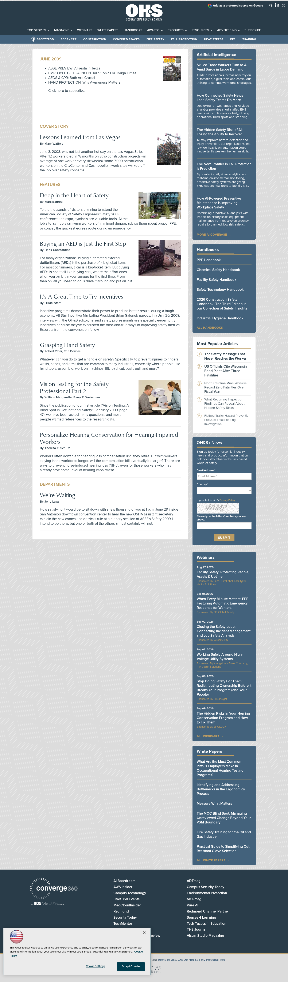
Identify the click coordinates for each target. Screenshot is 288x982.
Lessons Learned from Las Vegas (80, 137)
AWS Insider (122, 887)
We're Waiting (57, 495)
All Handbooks (210, 328)
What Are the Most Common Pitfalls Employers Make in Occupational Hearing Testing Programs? (220, 768)
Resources (200, 30)
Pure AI (192, 905)
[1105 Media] (47, 903)
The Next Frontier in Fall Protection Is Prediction (224, 166)
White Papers (107, 30)
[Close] (144, 932)
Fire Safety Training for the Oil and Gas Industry (224, 834)
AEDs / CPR (69, 39)
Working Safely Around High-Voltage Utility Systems (220, 656)
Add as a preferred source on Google (238, 5)
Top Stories (36, 30)
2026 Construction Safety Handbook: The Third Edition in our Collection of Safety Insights (222, 304)
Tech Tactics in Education (206, 923)
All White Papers (211, 860)
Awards (153, 30)
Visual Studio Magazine (205, 935)
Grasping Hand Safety (67, 345)
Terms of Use (167, 960)
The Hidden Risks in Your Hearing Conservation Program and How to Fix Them (223, 717)
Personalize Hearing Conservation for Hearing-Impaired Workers (109, 438)
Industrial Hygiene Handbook (220, 318)
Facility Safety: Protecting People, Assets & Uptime (223, 574)
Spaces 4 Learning (201, 917)
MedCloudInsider (127, 905)
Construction (94, 39)
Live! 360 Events (126, 899)
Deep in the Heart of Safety (74, 195)
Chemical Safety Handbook (218, 270)
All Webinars (208, 736)
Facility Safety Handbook (216, 280)
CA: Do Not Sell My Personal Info (201, 960)
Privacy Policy (227, 500)
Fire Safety (155, 39)
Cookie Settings (95, 966)
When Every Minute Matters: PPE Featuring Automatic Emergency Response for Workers (222, 603)
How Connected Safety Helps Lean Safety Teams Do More (220, 97)
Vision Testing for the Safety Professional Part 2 (74, 387)
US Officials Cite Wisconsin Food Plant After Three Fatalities (225, 371)
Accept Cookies (131, 966)
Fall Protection (184, 39)
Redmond (121, 911)
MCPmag (194, 899)
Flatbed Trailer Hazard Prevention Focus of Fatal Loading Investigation (227, 420)
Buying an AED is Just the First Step (83, 243)
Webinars (84, 30)
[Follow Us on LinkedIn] (277, 5)
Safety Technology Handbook (220, 289)
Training (249, 39)
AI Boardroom (124, 881)
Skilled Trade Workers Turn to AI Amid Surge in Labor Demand (222, 67)
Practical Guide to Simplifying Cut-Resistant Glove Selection (223, 848)
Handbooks (133, 30)
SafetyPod (45, 39)
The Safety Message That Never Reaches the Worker (225, 356)
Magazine (61, 30)
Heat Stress (213, 39)
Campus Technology (129, 893)
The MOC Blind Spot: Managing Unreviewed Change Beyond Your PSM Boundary (224, 818)
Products (176, 30)
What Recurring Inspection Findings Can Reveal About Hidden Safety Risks (224, 403)
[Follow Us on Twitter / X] (283, 5)
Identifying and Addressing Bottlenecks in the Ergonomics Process (221, 789)
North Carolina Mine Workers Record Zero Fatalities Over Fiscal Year (225, 387)
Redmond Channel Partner (208, 911)
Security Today (125, 917)
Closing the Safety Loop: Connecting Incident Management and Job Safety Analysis (223, 631)
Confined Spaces (126, 39)
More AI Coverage (212, 234)
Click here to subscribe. (66, 90)
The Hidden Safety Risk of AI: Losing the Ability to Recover (219, 132)
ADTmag (194, 881)
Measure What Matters (214, 803)
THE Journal (196, 929)
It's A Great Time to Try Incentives (81, 296)
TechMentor (122, 923)
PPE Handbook (209, 260)
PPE (233, 39)
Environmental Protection (207, 893)
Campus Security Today (205, 887)
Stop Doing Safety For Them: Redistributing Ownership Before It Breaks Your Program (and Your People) (224, 688)
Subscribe (253, 30)
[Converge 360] (54, 889)
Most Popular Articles (217, 343)
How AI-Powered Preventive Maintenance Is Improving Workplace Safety (219, 202)
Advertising (227, 30)
